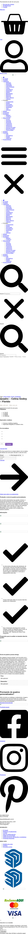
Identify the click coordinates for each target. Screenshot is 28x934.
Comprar (8, 444)
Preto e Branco (10, 97)
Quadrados (9, 107)
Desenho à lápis (10, 128)
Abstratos (8, 82)
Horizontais (9, 104)
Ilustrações (9, 91)
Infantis (8, 92)
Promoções (6, 112)
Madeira (8, 115)
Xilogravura (9, 126)
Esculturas (6, 114)
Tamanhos (3, 409)
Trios (7, 108)
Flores (12, 396)
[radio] (15, 412)
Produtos (5, 80)
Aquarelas (8, 84)
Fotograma (9, 123)
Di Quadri (5, 78)
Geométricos (9, 89)
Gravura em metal (10, 127)
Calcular (2, 460)
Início (1, 356)
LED (7, 134)
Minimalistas (9, 93)
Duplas (8, 103)
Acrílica (8, 119)
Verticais (8, 110)
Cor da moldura (4, 428)
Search (2, 293)
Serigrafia (8, 122)
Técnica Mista (9, 130)
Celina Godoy (6, 396)
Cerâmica (8, 116)
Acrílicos (5, 131)
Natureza (8, 96)
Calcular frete (3, 448)
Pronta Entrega (7, 139)
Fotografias (9, 85)
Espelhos (5, 132)
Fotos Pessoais (10, 87)
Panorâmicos (9, 105)
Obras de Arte (6, 118)
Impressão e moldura (6, 420)
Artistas (5, 111)
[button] (14, 170)
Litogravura (9, 124)
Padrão (8, 137)
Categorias (6, 81)
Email (1, 930)
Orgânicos (8, 138)
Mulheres (8, 95)
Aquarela (8, 120)
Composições (9, 101)
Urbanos (8, 99)
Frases (8, 88)
